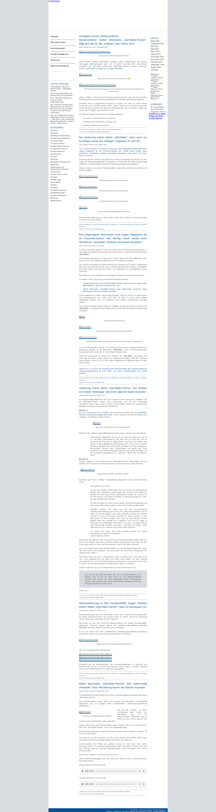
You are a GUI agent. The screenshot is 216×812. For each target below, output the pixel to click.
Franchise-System (122, 695)
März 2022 (155, 41)
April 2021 (155, 49)
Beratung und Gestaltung (60, 136)
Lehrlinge (54, 159)
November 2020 (157, 59)
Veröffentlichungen (57, 193)
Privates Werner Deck (59, 174)
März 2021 (155, 51)
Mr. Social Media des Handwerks (157, 108)
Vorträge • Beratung (58, 195)
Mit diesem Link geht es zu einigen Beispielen (105, 68)
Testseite (149, 811)
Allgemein (54, 133)
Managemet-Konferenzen (60, 162)
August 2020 (156, 67)
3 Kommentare (83, 791)
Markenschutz (104, 595)
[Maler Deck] (54, 1)
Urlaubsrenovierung (58, 190)
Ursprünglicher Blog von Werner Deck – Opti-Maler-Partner (61, 89)
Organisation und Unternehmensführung (59, 168)
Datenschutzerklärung (59, 66)
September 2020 (157, 65)
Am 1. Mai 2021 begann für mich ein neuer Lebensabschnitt (61, 100)
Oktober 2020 (156, 62)
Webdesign (134, 810)
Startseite (54, 37)
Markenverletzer (101, 129)
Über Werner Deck (58, 42)
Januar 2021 (156, 54)
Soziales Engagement (59, 54)
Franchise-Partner (57, 143)
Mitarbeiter (54, 164)
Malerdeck (154, 99)
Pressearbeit (55, 172)
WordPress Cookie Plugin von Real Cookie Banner (157, 116)
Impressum (55, 60)
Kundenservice (56, 154)
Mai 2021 (154, 46)
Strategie (54, 187)
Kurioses (53, 157)
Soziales (53, 185)
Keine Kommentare (84, 224)
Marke (98, 595)
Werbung (54, 198)
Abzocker (54, 130)
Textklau (121, 595)
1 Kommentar (83, 595)
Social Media (55, 182)
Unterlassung (114, 224)
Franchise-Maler (56, 141)
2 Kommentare (83, 129)
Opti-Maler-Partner (158, 112)
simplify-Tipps (55, 180)
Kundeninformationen (58, 149)
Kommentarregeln (57, 48)
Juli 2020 (154, 70)
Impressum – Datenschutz (113, 811)
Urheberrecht (128, 595)
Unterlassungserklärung (126, 224)
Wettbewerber (56, 201)
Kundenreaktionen (57, 151)
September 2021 (157, 44)
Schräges (54, 177)
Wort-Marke (143, 224)
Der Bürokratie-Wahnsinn (60, 138)
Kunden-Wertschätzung (59, 146)
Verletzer (136, 224)
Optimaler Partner (157, 78)
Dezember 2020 (157, 57)
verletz (108, 791)
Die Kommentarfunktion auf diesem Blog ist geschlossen (61, 94)
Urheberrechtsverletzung (114, 129)
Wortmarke (82, 226)
